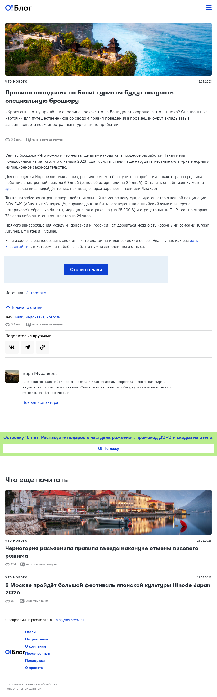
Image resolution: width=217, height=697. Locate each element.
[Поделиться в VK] (12, 347)
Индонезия (34, 317)
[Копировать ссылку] (42, 347)
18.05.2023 (204, 81)
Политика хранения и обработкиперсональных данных (31, 686)
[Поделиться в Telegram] (27, 347)
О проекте (34, 667)
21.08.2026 (204, 540)
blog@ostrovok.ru (70, 620)
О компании (35, 646)
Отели (30, 632)
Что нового (16, 81)
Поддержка (35, 660)
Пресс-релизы (37, 653)
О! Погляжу (108, 448)
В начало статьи (27, 307)
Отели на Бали (86, 269)
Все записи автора (40, 402)
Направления (36, 639)
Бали (19, 317)
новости (53, 317)
